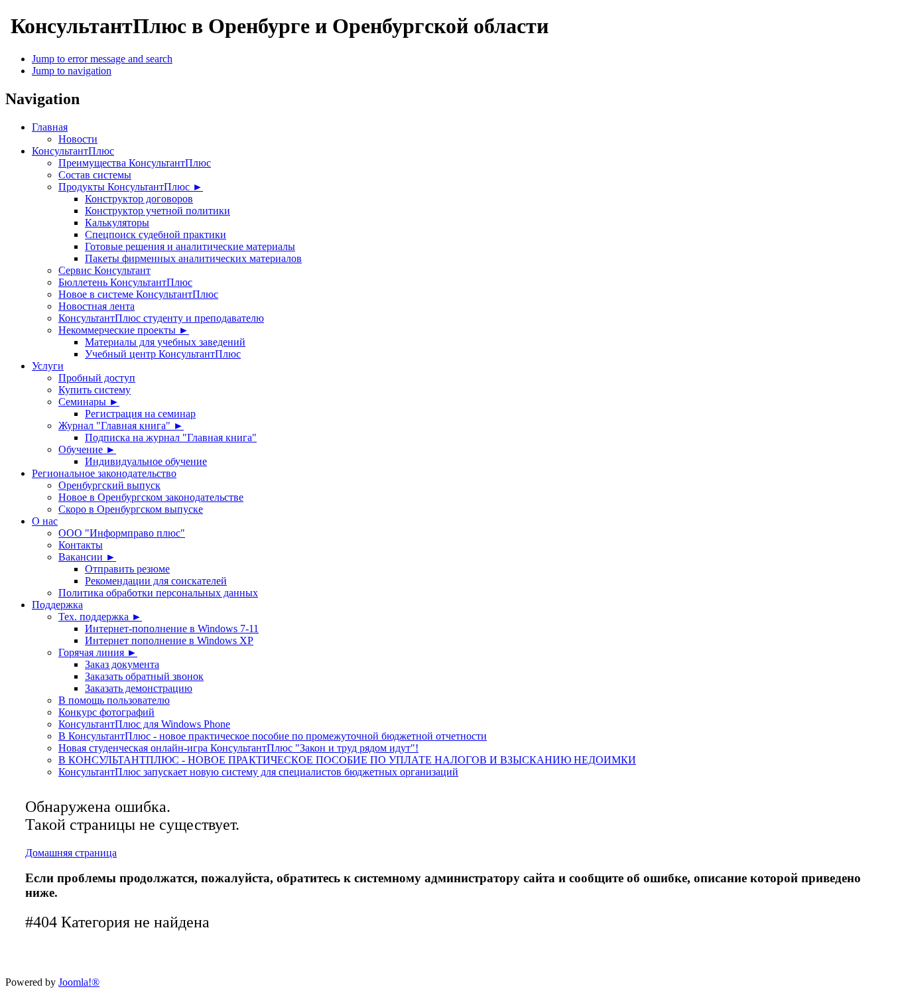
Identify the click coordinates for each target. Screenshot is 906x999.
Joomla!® (78, 982)
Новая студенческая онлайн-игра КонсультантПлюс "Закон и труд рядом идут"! (238, 748)
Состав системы (94, 174)
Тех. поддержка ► (100, 616)
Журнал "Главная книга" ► (121, 425)
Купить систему (94, 389)
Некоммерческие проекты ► (123, 330)
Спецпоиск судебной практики (155, 234)
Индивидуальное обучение (146, 461)
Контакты (80, 545)
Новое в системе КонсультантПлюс (138, 294)
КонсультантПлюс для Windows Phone (144, 724)
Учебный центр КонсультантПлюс (163, 354)
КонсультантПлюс (73, 151)
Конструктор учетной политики (157, 210)
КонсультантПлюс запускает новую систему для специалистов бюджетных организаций (258, 771)
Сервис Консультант (104, 270)
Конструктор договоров (139, 198)
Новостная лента (96, 306)
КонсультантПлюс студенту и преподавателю (161, 318)
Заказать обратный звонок (144, 676)
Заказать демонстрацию (138, 688)
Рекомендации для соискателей (156, 580)
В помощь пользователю (114, 700)
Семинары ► (88, 401)
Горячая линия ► (97, 652)
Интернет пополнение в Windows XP (169, 640)
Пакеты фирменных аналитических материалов (193, 258)
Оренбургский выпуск (109, 485)
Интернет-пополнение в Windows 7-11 (172, 628)
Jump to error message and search (102, 58)
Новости (77, 139)
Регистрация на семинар (140, 413)
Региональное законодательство (104, 473)
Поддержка (57, 604)
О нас (45, 521)
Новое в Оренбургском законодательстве (150, 497)
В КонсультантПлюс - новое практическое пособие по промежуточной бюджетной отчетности (272, 736)
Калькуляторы (117, 222)
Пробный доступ (96, 377)
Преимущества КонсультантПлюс (134, 162)
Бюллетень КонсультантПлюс (125, 282)
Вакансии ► (87, 557)
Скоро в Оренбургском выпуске (130, 509)
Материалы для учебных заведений (165, 342)
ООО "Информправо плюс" (121, 533)
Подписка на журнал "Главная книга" (171, 437)
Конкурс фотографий (106, 712)
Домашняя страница (71, 852)
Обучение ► (87, 449)
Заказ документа (122, 664)
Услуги (48, 365)
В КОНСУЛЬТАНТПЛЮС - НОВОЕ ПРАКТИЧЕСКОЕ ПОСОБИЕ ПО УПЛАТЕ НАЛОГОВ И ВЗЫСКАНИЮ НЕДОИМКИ (347, 760)
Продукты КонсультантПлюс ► (130, 186)
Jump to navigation (71, 70)
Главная (50, 127)
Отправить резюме (127, 568)
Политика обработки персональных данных (158, 592)
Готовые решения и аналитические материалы (190, 246)
